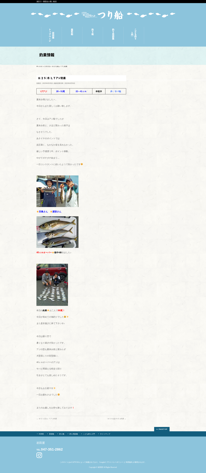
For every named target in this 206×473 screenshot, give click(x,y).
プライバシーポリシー (114, 462)
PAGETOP (163, 429)
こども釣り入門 (89, 434)
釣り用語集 (74, 434)
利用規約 (129, 462)
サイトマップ (105, 434)
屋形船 (51, 434)
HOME (41, 434)
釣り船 (61, 434)
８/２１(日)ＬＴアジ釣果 (46, 419)
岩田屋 (100, 467)
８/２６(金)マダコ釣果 (116, 419)
